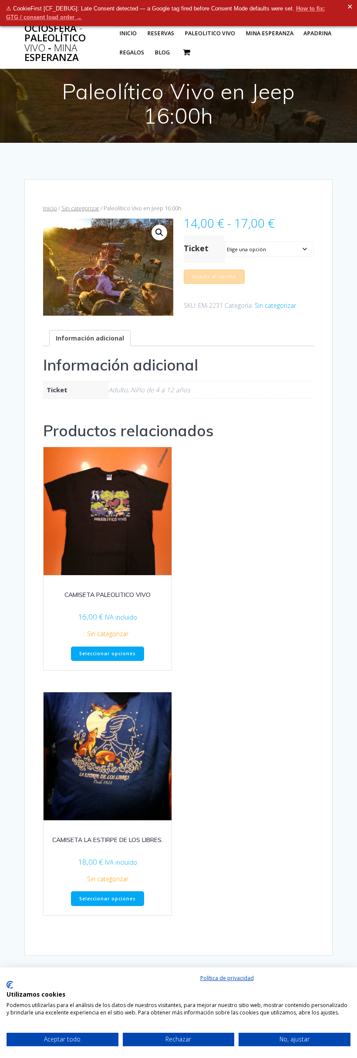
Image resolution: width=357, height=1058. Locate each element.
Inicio (128, 33)
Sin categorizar (80, 208)
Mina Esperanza (269, 33)
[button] (159, 232)
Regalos (131, 52)
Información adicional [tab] (90, 338)
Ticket (196, 248)
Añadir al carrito (214, 276)
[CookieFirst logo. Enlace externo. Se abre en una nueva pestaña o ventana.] (10, 985)
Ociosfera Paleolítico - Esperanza (55, 43)
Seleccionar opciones (107, 653)
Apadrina (317, 33)
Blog (162, 52)
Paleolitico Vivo (210, 33)
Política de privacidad (227, 978)
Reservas (160, 33)
